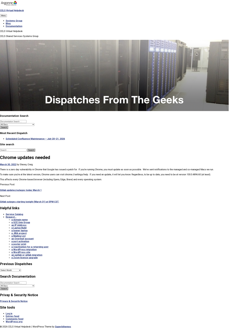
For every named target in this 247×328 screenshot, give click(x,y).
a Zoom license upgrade (24, 257)
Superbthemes (63, 326)
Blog (8, 23)
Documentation (14, 26)
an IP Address (18, 225)
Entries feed (12, 316)
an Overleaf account (22, 238)
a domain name (19, 219)
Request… (11, 217)
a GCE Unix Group (20, 222)
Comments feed (14, 319)
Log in (9, 313)
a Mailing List (18, 236)
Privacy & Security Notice (14, 301)
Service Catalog (14, 214)
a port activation (20, 241)
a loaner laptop (19, 230)
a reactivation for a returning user (30, 247)
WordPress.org (14, 321)
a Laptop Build (18, 228)
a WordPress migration (24, 249)
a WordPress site (20, 252)
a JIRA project (19, 233)
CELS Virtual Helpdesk (12, 10)
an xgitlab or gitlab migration (26, 255)
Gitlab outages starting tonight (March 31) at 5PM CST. (29, 201)
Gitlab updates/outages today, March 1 (21, 190)
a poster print (18, 244)
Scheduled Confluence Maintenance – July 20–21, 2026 (35, 138)
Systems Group (14, 20)
